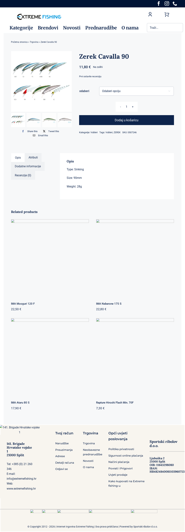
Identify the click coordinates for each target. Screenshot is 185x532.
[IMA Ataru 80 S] (50, 357)
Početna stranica (19, 42)
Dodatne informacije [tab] (28, 166)
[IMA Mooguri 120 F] (50, 258)
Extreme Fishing (85, 526)
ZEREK (117, 132)
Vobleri (94, 132)
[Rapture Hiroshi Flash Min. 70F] (135, 357)
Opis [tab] (18, 157)
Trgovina (34, 42)
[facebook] (158, 3)
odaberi (84, 91)
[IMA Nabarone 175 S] (135, 258)
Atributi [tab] (33, 157)
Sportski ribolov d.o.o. (145, 526)
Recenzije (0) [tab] (23, 175)
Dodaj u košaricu (126, 120)
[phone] (175, 3)
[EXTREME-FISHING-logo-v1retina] (38, 14)
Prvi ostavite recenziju (90, 76)
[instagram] (167, 3)
